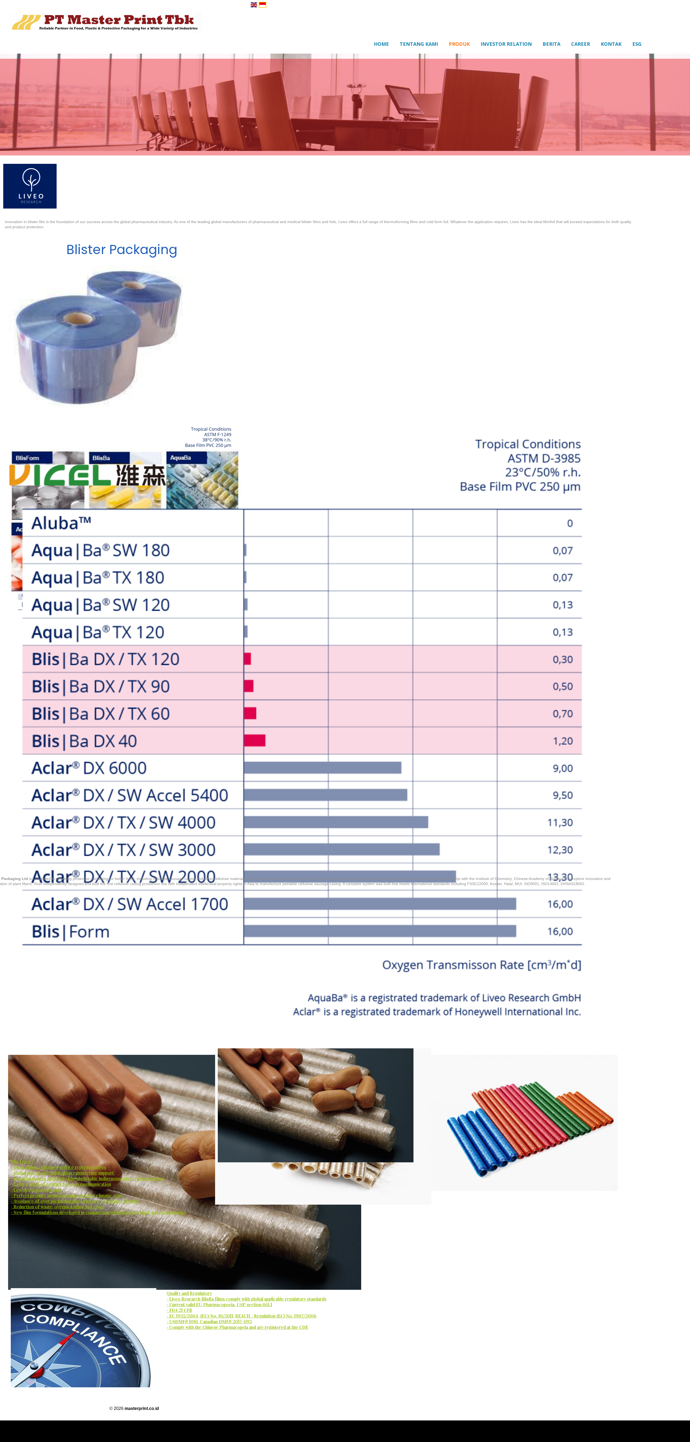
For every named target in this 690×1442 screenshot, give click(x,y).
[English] (254, 4)
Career (580, 44)
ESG (636, 44)
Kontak (611, 44)
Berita (551, 44)
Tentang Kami (419, 44)
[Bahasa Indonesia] (262, 4)
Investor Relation (506, 44)
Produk (459, 44)
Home (381, 44)
